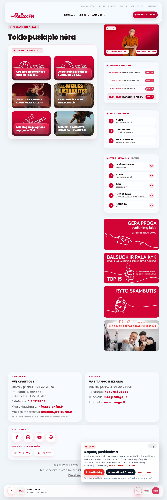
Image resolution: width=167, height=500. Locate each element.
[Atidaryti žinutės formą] (131, 234)
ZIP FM (102, 6)
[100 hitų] (147, 490)
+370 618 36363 (117, 392)
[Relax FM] (138, 490)
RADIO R (124, 6)
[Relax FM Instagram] (28, 437)
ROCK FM (112, 6)
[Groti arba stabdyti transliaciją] (11, 491)
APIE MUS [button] (97, 15)
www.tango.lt (115, 402)
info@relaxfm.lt (51, 407)
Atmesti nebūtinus (120, 472)
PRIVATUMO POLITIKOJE (121, 465)
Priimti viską (94, 472)
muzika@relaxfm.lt (57, 412)
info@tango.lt (115, 397)
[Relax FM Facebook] (16, 437)
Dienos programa (121, 65)
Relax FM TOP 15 (119, 113)
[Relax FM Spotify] (51, 437)
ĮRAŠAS (149, 72)
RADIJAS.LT (151, 6)
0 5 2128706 (37, 401)
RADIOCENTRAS (88, 6)
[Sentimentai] (155, 490)
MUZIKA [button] (68, 15)
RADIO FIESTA (137, 6)
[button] (145, 15)
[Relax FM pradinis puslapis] (22, 15)
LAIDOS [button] (82, 15)
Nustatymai (145, 472)
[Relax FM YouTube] (39, 437)
